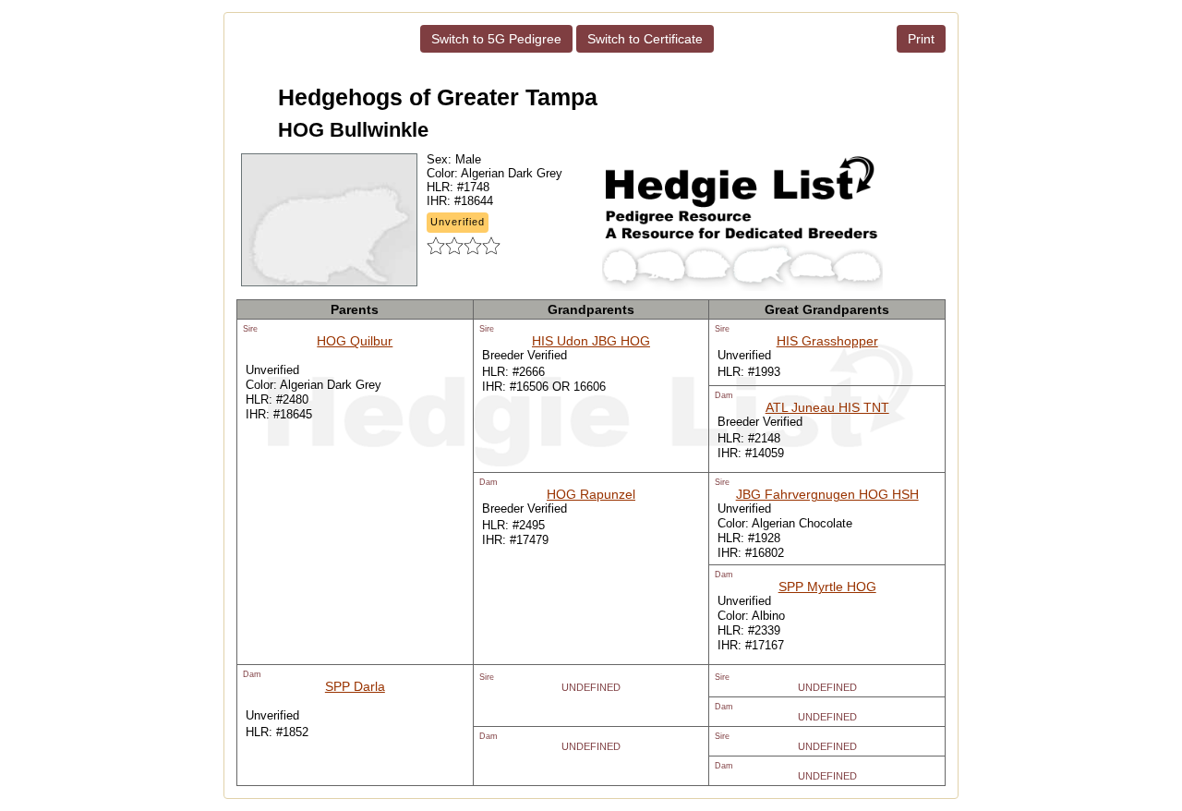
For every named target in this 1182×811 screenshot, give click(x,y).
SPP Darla (355, 686)
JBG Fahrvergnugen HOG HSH (827, 494)
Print (921, 38)
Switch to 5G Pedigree (496, 38)
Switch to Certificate (645, 38)
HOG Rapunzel (591, 494)
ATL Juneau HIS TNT (827, 407)
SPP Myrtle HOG (827, 586)
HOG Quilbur (354, 340)
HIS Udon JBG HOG (591, 340)
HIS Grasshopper (827, 340)
